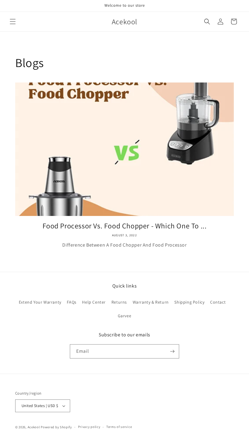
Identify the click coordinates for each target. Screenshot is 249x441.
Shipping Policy (189, 302)
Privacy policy (89, 427)
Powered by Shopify (56, 427)
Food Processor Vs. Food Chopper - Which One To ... (125, 226)
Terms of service (119, 427)
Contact (218, 302)
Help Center (94, 302)
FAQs (71, 302)
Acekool (34, 427)
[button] (12, 21)
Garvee (124, 315)
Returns (119, 302)
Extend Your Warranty (40, 302)
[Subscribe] (172, 351)
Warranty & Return (151, 302)
